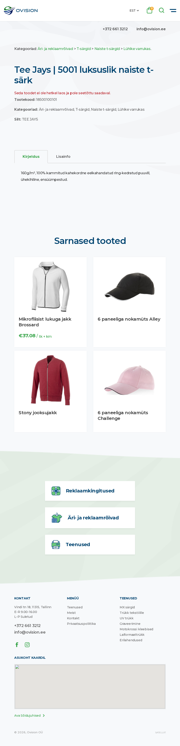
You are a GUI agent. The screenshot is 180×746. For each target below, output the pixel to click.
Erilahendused (131, 640)
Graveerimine (130, 624)
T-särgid (84, 49)
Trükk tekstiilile (132, 613)
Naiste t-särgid (107, 49)
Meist (71, 613)
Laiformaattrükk (132, 635)
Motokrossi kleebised (136, 629)
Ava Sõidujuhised (27, 716)
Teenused (74, 607)
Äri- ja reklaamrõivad (55, 49)
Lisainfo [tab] (63, 157)
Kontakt (73, 618)
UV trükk (126, 618)
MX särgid (127, 607)
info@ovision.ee (151, 29)
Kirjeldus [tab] (31, 157)
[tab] (31, 156)
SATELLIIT (160, 732)
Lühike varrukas (137, 49)
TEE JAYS (30, 119)
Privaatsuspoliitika (81, 624)
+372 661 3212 (115, 29)
